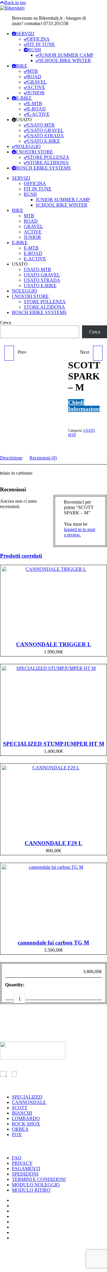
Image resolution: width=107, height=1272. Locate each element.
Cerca (5, 322)
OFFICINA (38, 38)
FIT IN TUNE (41, 44)
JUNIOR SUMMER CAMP (66, 55)
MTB (32, 71)
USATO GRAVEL (45, 130)
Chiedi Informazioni (84, 405)
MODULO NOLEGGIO (36, 1184)
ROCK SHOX (26, 1123)
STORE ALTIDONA (48, 162)
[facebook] (3, 1074)
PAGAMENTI (26, 1168)
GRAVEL (37, 81)
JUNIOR (36, 92)
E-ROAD (36, 108)
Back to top (15, 2)
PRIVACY (22, 1163)
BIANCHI (22, 1113)
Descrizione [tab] (11, 457)
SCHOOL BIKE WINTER (65, 60)
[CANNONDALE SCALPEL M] (98, 353)
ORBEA (20, 1129)
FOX (17, 1134)
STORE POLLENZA (48, 157)
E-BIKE (24, 98)
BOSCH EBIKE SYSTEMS (43, 167)
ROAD (34, 76)
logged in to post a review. (79, 532)
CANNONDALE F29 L (53, 843)
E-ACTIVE (38, 114)
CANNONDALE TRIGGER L (53, 644)
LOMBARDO (26, 1118)
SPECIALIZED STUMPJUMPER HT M (53, 744)
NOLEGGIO (28, 146)
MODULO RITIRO (31, 1190)
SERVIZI (25, 33)
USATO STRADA (45, 135)
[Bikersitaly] (12, 7)
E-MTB (34, 103)
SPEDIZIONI (25, 1173)
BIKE (21, 65)
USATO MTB (41, 124)
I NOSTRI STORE (34, 151)
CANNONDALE (29, 1102)
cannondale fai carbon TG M (53, 942)
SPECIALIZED (27, 1096)
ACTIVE (36, 87)
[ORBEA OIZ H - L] (9, 353)
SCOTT (19, 1107)
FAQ (16, 1157)
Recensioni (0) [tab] (43, 457)
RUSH (34, 49)
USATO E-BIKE (43, 141)
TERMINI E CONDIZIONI (39, 1179)
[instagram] (14, 1074)
